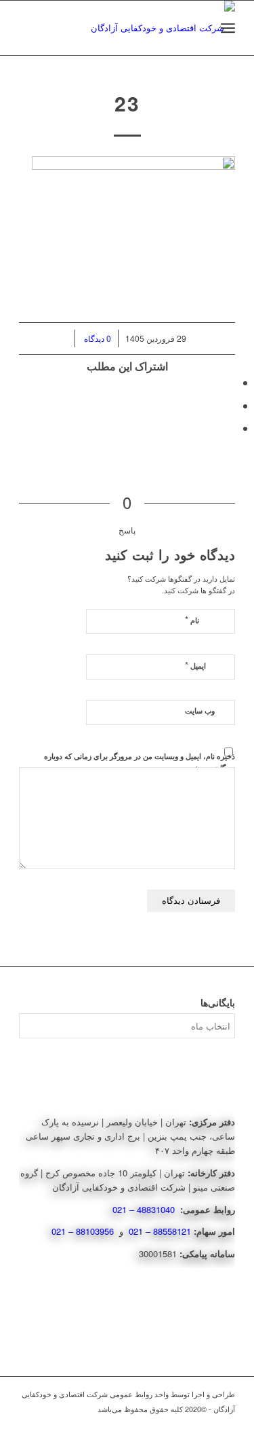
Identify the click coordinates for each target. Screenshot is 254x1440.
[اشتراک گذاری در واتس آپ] (231, 405)
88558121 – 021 (160, 1231)
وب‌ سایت (200, 710)
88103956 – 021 (84, 1231)
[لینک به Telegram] (225, 1423)
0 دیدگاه (96, 338)
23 (127, 103)
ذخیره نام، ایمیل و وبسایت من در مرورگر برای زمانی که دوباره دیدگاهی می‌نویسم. (139, 762)
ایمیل (195, 664)
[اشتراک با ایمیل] (231, 428)
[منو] (228, 28)
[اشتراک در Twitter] (231, 382)
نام (192, 619)
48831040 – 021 (144, 1209)
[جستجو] (198, 28)
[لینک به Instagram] (204, 1423)
